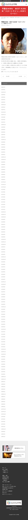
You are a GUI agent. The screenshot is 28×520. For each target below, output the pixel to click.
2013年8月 (3, 289)
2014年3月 (3, 276)
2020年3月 (3, 134)
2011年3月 (3, 341)
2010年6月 (3, 364)
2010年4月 (3, 369)
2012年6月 (3, 314)
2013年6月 (3, 294)
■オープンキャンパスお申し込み (9, 486)
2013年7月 (3, 291)
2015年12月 (3, 239)
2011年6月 (3, 334)
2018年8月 (3, 164)
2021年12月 (3, 112)
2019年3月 (3, 149)
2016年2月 (3, 236)
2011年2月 (3, 344)
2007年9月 (3, 416)
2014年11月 (3, 256)
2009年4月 (3, 386)
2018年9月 (3, 162)
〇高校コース (5, 470)
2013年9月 (3, 286)
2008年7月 (3, 396)
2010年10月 (3, 354)
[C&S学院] (9, 4)
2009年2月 (3, 391)
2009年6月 (3, 384)
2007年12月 (3, 409)
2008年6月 (3, 399)
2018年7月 (3, 167)
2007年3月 (3, 424)
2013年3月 (3, 301)
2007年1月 (3, 426)
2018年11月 (3, 157)
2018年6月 (3, 169)
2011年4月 (3, 339)
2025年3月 (3, 102)
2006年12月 (3, 429)
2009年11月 (3, 379)
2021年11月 (3, 114)
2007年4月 (3, 421)
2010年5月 (3, 366)
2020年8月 (3, 129)
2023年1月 (3, 107)
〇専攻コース (5, 472)
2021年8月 (3, 117)
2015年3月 (3, 254)
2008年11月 (3, 394)
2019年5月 (3, 147)
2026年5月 (3, 89)
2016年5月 (3, 229)
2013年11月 (3, 281)
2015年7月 (3, 246)
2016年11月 (3, 214)
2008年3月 (3, 404)
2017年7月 (3, 194)
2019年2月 (3, 152)
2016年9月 (3, 219)
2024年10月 (3, 104)
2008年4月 (3, 401)
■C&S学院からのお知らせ (8, 487)
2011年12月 (3, 329)
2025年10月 (3, 92)
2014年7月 (3, 266)
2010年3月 (3, 371)
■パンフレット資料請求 (7, 491)
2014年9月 (3, 261)
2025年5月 (3, 99)
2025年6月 (3, 97)
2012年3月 (3, 321)
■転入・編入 (5, 475)
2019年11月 (3, 139)
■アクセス (5, 492)
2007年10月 (3, 414)
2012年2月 (3, 324)
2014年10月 (3, 259)
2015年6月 (3, 249)
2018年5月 (3, 172)
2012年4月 (3, 319)
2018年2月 (3, 179)
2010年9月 (3, 356)
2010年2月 (3, 374)
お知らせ (8, 25)
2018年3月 (3, 177)
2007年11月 (3, 411)
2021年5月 (3, 119)
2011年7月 (3, 331)
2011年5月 (3, 336)
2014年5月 (3, 271)
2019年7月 (3, 144)
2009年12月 (3, 376)
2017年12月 (3, 182)
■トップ (4, 467)
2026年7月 (3, 87)
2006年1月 (3, 436)
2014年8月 (3, 264)
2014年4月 (3, 274)
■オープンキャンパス (7, 484)
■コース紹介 (5, 469)
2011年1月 (3, 346)
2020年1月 (3, 137)
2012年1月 (3, 326)
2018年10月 (3, 159)
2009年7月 (3, 381)
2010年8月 (3, 359)
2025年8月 (3, 94)
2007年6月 (3, 419)
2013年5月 (3, 296)
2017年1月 (3, 209)
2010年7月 (3, 361)
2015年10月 (3, 244)
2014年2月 (3, 279)
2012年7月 (3, 311)
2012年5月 (3, 316)
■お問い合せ (5, 489)
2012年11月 (3, 306)
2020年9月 (3, 127)
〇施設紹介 (5, 480)
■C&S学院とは (6, 478)
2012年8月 (3, 309)
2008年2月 (3, 406)
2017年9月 (3, 189)
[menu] (26, 4)
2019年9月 (3, 142)
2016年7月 (3, 224)
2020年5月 (3, 132)
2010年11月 (3, 351)
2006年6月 (3, 431)
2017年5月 (3, 199)
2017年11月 (3, 184)
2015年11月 (3, 241)
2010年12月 (3, 349)
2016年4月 (3, 231)
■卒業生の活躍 (6, 477)
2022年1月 (3, 109)
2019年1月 (3, 154)
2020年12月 (3, 124)
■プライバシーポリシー (7, 494)
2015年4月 (3, 251)
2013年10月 (3, 284)
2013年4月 (3, 299)
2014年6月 (3, 269)
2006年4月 (3, 434)
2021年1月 (3, 122)
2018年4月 (3, 174)
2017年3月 (3, 204)
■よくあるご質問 (6, 481)
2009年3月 (3, 389)
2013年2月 (3, 304)
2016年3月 (3, 234)
